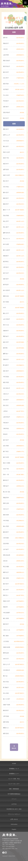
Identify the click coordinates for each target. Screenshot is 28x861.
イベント (14, 799)
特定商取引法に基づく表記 (14, 809)
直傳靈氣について (14, 768)
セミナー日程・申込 (14, 778)
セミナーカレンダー (14, 783)
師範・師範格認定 (14, 788)
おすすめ (14, 804)
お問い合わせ (14, 819)
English (14, 829)
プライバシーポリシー (14, 814)
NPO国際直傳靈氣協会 (14, 794)
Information (14, 824)
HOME (14, 763)
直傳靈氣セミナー (14, 773)
